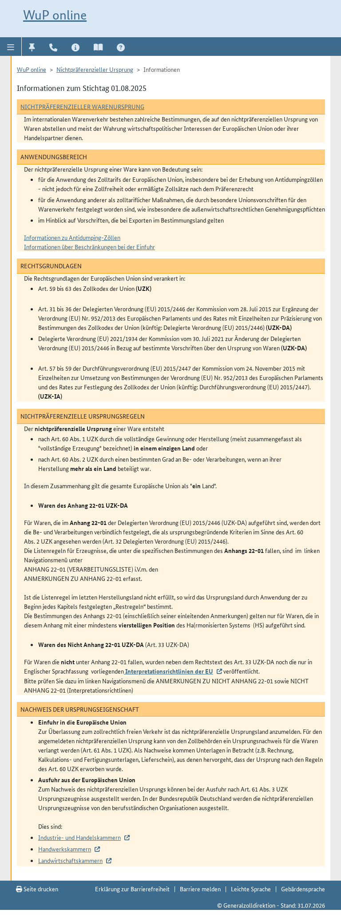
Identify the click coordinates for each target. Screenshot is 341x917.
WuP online (55, 15)
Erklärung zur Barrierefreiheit (132, 888)
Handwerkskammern (64, 848)
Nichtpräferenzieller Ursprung (94, 69)
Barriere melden (200, 888)
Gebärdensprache (303, 888)
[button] (11, 46)
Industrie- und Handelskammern (79, 837)
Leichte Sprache (251, 888)
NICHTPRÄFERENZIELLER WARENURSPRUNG (82, 106)
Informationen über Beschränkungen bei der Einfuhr (89, 246)
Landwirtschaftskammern (70, 860)
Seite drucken (40, 888)
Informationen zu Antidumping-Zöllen (72, 237)
